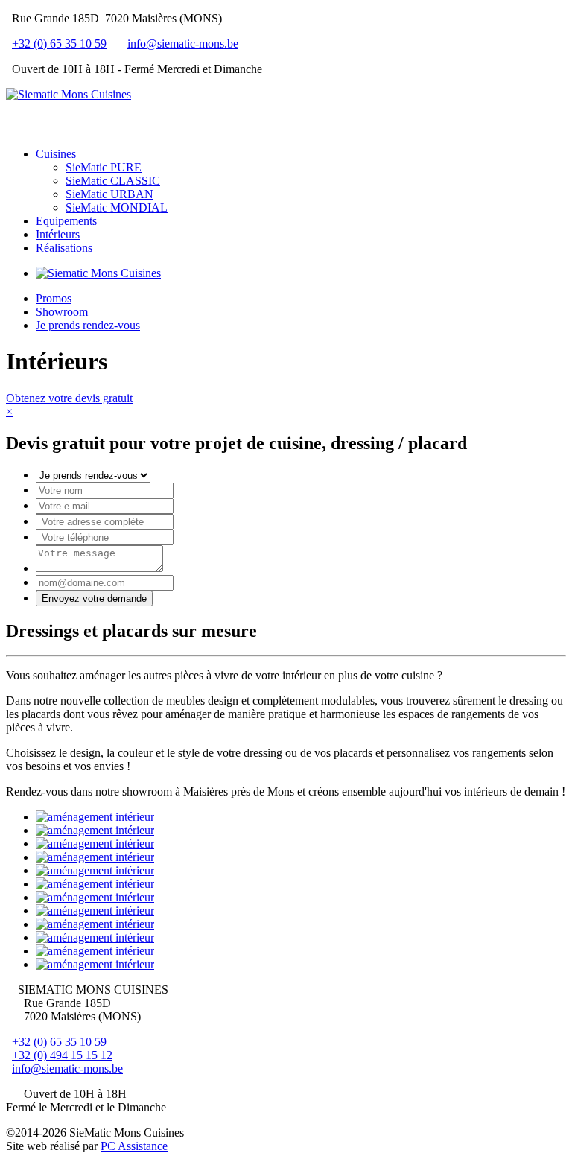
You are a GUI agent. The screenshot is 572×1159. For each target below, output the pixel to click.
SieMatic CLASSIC (113, 180)
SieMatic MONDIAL (117, 207)
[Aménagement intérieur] (95, 816)
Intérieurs (58, 234)
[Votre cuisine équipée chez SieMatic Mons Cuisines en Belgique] (98, 273)
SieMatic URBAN (109, 194)
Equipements (66, 221)
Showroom (62, 311)
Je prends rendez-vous (88, 325)
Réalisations (64, 247)
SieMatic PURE (104, 167)
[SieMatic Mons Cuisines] (68, 94)
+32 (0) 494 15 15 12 (62, 1055)
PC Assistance (134, 1146)
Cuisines (56, 153)
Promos (54, 298)
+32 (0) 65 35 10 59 (59, 43)
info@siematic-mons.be (182, 43)
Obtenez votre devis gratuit (69, 398)
